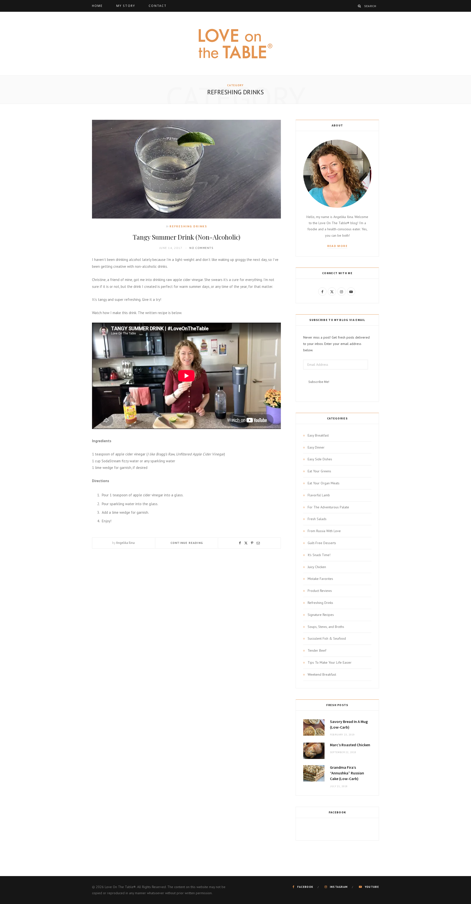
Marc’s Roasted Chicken (350, 744)
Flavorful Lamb (319, 495)
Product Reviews (320, 590)
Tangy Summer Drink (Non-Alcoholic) (186, 237)
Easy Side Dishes (320, 459)
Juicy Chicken (317, 567)
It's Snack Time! (319, 555)
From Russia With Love (324, 531)
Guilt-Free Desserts (322, 543)
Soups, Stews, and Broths (326, 626)
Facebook (337, 812)
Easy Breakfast (318, 435)
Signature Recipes (321, 614)
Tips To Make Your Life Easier (330, 662)
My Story (125, 6)
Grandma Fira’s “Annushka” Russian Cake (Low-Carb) (347, 773)
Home (97, 6)
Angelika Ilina (125, 543)
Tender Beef (317, 650)
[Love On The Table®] (235, 43)
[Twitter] (246, 543)
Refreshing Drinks (188, 226)
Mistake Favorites (320, 578)
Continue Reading (186, 543)
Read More (337, 246)
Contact (158, 6)
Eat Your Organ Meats (324, 483)
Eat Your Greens (319, 471)
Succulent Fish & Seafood (327, 638)
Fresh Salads (317, 519)
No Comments (201, 248)
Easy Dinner (316, 447)
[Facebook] (240, 543)
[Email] (258, 543)
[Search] (359, 6)
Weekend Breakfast (322, 674)
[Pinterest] (252, 543)
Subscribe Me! (318, 381)
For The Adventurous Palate (328, 507)
